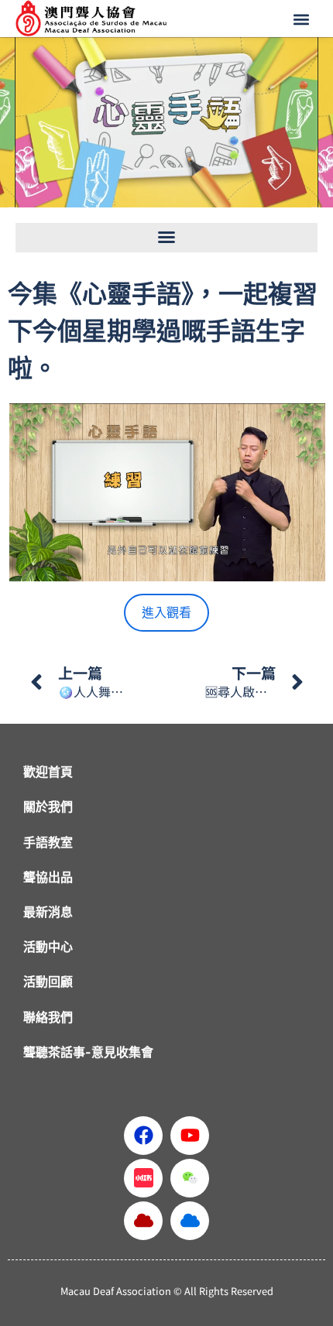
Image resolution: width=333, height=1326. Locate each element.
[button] (303, 20)
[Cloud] (143, 1220)
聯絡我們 (48, 1017)
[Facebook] (143, 1135)
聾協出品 (48, 877)
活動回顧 (48, 981)
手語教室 (48, 842)
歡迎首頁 (48, 771)
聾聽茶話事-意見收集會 (88, 1052)
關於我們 (48, 806)
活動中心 (48, 946)
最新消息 (48, 912)
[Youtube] (189, 1135)
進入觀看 (166, 612)
